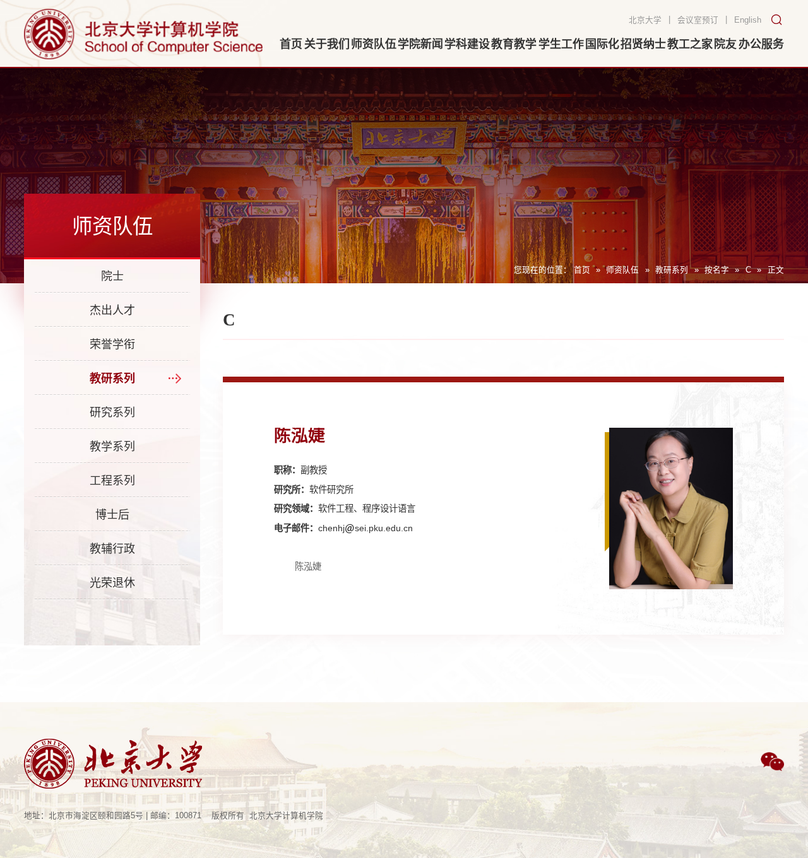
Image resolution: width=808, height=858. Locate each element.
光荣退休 (112, 583)
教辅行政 (112, 549)
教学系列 (112, 446)
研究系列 (112, 412)
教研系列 (671, 270)
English (747, 20)
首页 (582, 270)
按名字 (716, 270)
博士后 (112, 514)
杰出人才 (112, 310)
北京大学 (645, 20)
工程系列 (112, 480)
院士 (112, 276)
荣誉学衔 (112, 344)
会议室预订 (697, 20)
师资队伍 (622, 270)
